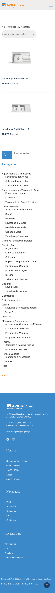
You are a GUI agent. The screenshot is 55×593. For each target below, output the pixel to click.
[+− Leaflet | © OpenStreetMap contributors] (27, 133)
